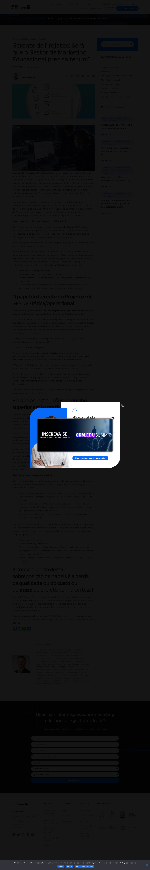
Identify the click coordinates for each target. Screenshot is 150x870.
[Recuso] (147, 865)
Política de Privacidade (84, 866)
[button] (123, 405)
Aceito (60, 866)
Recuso (69, 866)
